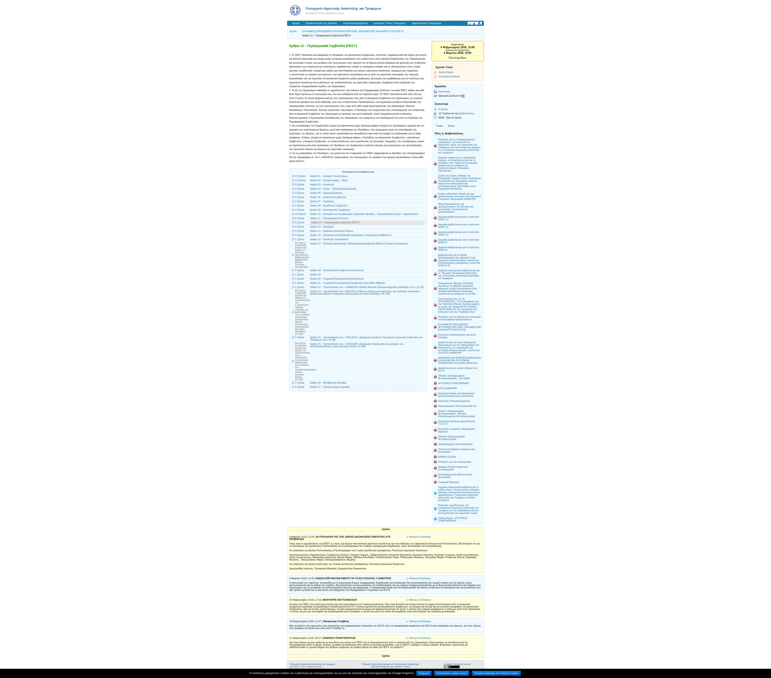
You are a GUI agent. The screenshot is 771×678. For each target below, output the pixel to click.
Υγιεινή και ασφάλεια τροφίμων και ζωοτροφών (456, 450)
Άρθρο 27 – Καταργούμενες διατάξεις (330, 387)
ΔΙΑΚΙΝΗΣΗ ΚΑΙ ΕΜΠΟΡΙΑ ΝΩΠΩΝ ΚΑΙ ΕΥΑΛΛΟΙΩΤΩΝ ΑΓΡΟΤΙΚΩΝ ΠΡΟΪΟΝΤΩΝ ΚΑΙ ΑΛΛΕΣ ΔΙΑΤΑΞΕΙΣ (459, 360)
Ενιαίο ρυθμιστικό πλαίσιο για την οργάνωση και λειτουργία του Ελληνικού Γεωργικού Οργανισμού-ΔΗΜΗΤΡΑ (459, 196)
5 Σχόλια (443, 109)
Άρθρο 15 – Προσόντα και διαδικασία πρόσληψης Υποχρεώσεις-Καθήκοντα (350, 235)
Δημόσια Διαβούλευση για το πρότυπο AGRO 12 (458, 218)
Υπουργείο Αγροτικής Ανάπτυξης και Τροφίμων (343, 8)
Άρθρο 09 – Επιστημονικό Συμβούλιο (330, 210)
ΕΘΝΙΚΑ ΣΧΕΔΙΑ (447, 456)
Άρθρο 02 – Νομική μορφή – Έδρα (329, 180)
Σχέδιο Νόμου (446, 72)
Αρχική (296, 23)
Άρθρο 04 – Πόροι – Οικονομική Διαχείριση (333, 189)
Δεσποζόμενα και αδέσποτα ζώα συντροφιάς (455, 475)
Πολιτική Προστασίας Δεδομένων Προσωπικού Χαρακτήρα (390, 664)
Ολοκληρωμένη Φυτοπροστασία (455, 444)
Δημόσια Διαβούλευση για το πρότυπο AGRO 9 (458, 241)
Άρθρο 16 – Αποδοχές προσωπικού (329, 239)
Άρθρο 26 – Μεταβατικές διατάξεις (328, 383)
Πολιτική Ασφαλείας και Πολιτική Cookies (390, 666)
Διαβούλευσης (466, 113)
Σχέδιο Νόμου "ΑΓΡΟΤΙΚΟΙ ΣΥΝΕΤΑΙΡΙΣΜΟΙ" (452, 519)
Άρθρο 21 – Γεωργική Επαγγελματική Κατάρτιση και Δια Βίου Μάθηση (347, 283)
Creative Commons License (457, 664)
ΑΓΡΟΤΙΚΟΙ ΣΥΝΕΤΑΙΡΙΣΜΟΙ (453, 383)
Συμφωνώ (424, 673)
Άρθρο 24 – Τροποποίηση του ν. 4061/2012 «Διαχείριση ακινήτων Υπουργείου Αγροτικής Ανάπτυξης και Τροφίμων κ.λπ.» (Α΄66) (366, 338)
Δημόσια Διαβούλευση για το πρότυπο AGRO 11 (458, 225)
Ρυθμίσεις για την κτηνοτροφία (454, 462)
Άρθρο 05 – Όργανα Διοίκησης (326, 193)
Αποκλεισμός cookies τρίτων (451, 673)
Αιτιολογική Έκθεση (449, 76)
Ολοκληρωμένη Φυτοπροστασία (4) (457, 406)
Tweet (439, 125)
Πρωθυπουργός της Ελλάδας (321, 23)
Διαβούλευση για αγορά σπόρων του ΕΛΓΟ (457, 369)
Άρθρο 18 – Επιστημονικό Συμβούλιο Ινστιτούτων (337, 270)
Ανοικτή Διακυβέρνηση (355, 23)
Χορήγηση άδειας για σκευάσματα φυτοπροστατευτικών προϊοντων (456, 394)
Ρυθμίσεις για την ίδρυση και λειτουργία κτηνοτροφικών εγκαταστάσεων (459, 318)
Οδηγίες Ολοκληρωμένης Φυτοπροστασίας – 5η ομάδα (454, 377)
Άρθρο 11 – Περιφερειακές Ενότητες (329, 218)
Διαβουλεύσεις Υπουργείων (426, 23)
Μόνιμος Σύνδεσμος (420, 537)
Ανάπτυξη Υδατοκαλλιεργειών (454, 401)
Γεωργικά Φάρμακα (448, 482)
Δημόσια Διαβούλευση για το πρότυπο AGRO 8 (458, 248)
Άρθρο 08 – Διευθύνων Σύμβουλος (329, 205)
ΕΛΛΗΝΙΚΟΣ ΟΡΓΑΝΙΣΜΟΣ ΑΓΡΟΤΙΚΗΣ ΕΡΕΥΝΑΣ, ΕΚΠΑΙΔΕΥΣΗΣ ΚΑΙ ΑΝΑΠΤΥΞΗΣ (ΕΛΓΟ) (352, 31)
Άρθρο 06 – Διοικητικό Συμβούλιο (328, 197)
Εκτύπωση (444, 91)
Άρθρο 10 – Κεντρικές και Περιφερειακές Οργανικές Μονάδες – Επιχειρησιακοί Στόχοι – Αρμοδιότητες (364, 214)
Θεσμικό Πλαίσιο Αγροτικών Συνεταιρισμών (453, 468)
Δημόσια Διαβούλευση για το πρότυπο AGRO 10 (458, 233)
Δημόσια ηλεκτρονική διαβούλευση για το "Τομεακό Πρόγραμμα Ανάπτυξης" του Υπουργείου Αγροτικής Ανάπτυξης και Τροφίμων (458, 274)
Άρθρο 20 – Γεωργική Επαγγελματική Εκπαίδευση (337, 279)
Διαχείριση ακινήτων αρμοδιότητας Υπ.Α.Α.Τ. (456, 422)
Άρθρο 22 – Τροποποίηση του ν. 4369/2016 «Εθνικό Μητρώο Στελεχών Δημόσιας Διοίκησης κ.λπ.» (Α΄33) (367, 287)
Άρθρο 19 (315, 274)
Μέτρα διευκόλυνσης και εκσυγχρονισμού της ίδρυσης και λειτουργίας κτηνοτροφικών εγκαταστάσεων (455, 208)
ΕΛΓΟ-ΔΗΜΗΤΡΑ (447, 388)
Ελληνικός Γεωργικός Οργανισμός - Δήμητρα (457, 430)
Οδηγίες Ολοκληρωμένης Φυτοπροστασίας (451, 437)
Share (451, 125)
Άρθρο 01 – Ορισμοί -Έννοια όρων (328, 176)
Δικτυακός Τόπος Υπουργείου (390, 23)
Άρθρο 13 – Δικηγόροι (322, 227)
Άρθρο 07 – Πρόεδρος (322, 201)
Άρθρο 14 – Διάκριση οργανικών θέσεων (331, 231)
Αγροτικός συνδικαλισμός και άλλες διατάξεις (457, 336)
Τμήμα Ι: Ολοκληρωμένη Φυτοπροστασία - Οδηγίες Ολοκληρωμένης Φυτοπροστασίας (456, 414)
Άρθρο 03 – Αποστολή (322, 184)
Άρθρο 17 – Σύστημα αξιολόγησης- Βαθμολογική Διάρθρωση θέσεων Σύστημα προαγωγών (359, 243)
